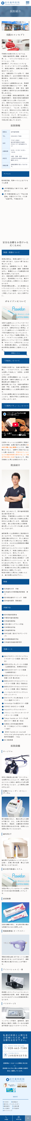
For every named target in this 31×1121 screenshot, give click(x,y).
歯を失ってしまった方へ (12, 1104)
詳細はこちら (15, 353)
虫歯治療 (16, 1106)
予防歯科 (16, 1108)
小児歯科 (7, 1108)
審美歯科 (7, 1106)
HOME (6, 1102)
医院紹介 (15, 1102)
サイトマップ (8, 1110)
